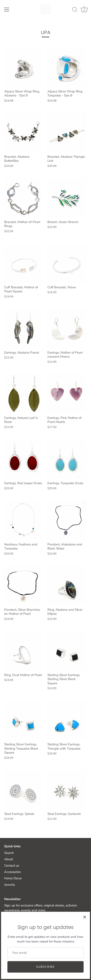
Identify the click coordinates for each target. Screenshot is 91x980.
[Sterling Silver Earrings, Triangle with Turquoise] (66, 720)
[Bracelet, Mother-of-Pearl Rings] (23, 197)
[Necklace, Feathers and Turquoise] (23, 520)
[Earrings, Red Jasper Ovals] (23, 459)
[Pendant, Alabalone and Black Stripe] (66, 520)
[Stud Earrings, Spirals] (23, 789)
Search (9, 853)
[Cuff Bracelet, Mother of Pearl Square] (23, 263)
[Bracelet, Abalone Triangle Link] (66, 132)
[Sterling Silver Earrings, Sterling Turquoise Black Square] (23, 720)
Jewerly (9, 884)
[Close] (84, 917)
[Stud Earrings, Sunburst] (66, 789)
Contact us (11, 865)
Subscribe (45, 967)
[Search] (74, 10)
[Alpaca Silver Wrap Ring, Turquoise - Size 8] (66, 67)
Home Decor (13, 878)
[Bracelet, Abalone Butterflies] (23, 132)
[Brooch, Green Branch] (66, 197)
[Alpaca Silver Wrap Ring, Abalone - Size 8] (23, 67)
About (8, 859)
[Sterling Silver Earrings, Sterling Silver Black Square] (66, 651)
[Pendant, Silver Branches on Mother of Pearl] (23, 585)
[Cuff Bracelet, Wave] (66, 263)
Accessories (12, 872)
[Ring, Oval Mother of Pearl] (23, 651)
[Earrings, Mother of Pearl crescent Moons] (66, 328)
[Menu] (6, 9)
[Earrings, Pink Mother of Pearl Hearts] (66, 393)
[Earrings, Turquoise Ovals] (66, 459)
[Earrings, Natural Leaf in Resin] (23, 393)
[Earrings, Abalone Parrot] (23, 328)
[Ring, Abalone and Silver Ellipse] (66, 585)
